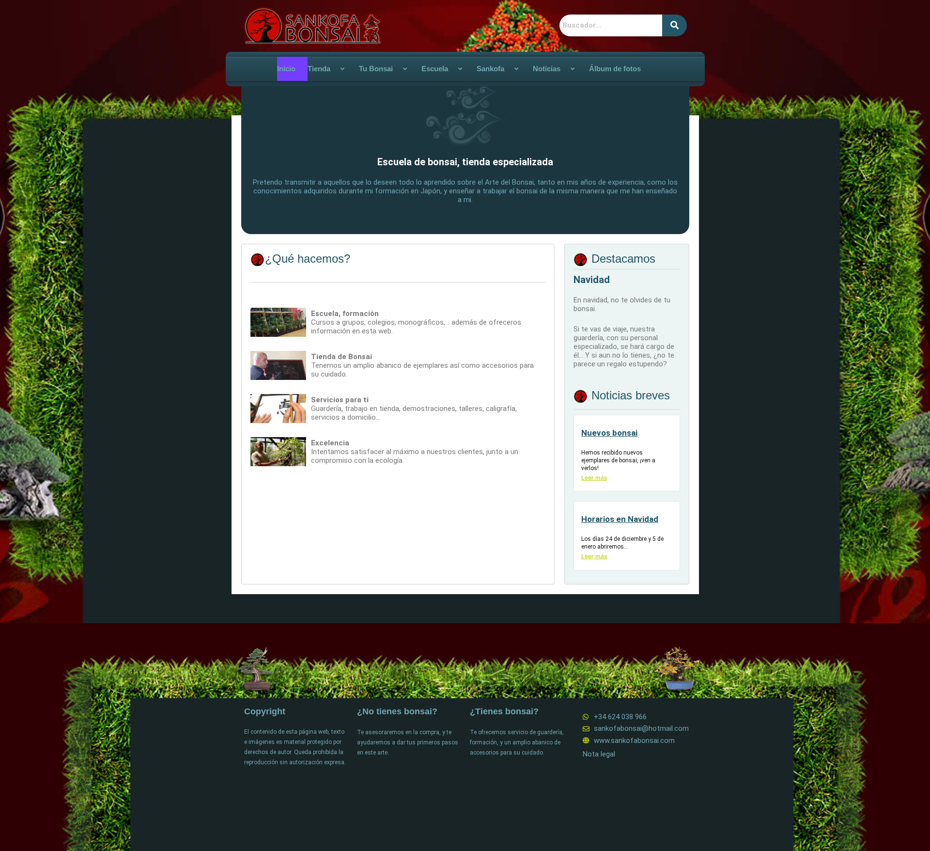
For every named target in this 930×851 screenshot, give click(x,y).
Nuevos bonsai (609, 433)
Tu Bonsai (376, 68)
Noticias (546, 68)
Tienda (319, 68)
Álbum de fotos (615, 68)
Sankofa (490, 68)
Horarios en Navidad (619, 519)
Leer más (594, 477)
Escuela (434, 68)
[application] (334, 69)
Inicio (286, 68)
